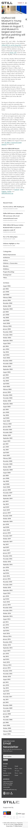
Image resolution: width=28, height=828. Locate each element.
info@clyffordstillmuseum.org (9, 789)
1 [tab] (5, 816)
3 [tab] (11, 816)
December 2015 (7, 582)
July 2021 (5, 444)
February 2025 (7, 326)
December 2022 (7, 395)
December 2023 (7, 361)
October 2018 (7, 518)
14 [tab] (23, 817)
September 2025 (8, 309)
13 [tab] (20, 817)
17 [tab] (17, 818)
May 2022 (6, 415)
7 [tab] (23, 816)
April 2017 (6, 547)
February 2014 (7, 636)
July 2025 (6, 312)
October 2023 (7, 366)
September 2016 (7, 564)
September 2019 (7, 498)
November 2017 (7, 536)
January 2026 (7, 300)
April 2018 (6, 527)
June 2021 (6, 447)
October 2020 (7, 467)
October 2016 (7, 562)
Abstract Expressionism (9, 255)
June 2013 (6, 653)
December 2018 (7, 516)
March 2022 (6, 421)
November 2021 (7, 432)
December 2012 (7, 671)
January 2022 (7, 427)
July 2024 (6, 346)
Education (5, 266)
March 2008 (6, 711)
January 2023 (7, 392)
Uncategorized (7, 275)
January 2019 (7, 513)
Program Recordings (8, 272)
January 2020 (7, 490)
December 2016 (7, 556)
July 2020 (6, 475)
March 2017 (6, 550)
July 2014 (5, 622)
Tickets (20, 3)
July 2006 (6, 722)
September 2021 (7, 438)
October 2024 (7, 338)
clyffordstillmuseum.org (7, 193)
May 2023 (6, 381)
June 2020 (6, 478)
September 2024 (8, 340)
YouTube (9, 191)
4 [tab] (14, 816)
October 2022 (7, 401)
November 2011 (7, 697)
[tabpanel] (20, 813)
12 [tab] (17, 817)
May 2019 (6, 504)
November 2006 (7, 720)
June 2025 (6, 315)
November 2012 (7, 674)
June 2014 (6, 625)
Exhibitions (6, 269)
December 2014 (7, 608)
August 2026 (6, 286)
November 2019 (7, 493)
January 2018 (6, 533)
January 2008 (7, 714)
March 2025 (6, 323)
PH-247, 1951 (13, 52)
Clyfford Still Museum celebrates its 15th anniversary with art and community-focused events (13, 216)
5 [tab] (17, 816)
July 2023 (6, 375)
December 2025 (7, 303)
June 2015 (6, 596)
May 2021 (6, 450)
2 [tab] (8, 816)
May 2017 (6, 544)
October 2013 (7, 645)
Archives (5, 260)
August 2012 (6, 679)
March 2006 (6, 725)
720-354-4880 (6, 787)
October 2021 (7, 435)
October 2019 (7, 496)
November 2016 (7, 559)
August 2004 (6, 734)
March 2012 (6, 694)
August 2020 (6, 473)
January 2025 (7, 329)
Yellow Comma (18, 826)
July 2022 (6, 409)
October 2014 (7, 613)
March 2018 (6, 530)
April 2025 (6, 320)
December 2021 (7, 429)
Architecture (6, 257)
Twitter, (21, 189)
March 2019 (6, 510)
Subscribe (5, 759)
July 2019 (5, 501)
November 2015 (7, 585)
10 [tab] (11, 817)
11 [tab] (14, 817)
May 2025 (6, 317)
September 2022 (8, 404)
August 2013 (6, 651)
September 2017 (7, 541)
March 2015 (6, 602)
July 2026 (6, 289)
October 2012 (7, 676)
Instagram (4, 191)
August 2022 (6, 406)
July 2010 (5, 702)
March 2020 (6, 487)
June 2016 (6, 567)
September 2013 (7, 648)
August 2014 (6, 619)
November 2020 (7, 464)
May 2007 (6, 717)
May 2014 (6, 628)
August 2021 (6, 441)
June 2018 (6, 524)
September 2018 (7, 521)
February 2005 (7, 731)
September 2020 (8, 470)
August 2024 (6, 343)
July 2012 (5, 682)
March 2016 (6, 576)
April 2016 (6, 573)
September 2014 (7, 616)
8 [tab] (5, 817)
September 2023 (8, 369)
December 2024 (7, 332)
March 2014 (6, 633)
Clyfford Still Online (18, 824)
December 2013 (7, 642)
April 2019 (6, 507)
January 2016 (7, 579)
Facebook (16, 189)
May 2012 (6, 688)
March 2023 (6, 386)
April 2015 (6, 599)
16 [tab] (14, 818)
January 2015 (7, 605)
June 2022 (6, 412)
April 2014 (6, 630)
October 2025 (7, 306)
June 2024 (6, 349)
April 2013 (6, 659)
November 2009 (7, 708)
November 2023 (7, 363)
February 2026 (7, 297)
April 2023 (6, 384)
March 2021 (6, 455)
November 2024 (7, 335)
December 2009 (7, 705)
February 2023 (7, 389)
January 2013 (6, 668)
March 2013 (6, 662)
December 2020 (7, 461)
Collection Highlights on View (11, 243)
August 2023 (6, 372)
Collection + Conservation (10, 263)
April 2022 (6, 418)
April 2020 (6, 484)
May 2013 (6, 656)
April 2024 (6, 355)
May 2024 (6, 352)
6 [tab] (20, 816)
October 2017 (7, 539)
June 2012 (6, 685)
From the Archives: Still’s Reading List (13, 207)
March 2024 (6, 358)
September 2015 (7, 590)
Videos (5, 277)
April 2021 (6, 452)
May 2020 (6, 481)
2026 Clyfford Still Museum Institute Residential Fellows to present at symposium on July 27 (13, 227)
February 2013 (7, 665)
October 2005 (7, 728)
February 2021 (7, 458)
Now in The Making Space (10, 237)
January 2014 (7, 639)
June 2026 (6, 292)
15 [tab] (11, 818)
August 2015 (6, 593)
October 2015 (7, 587)
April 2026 (6, 294)
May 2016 (6, 570)
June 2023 (6, 378)
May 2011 (6, 699)
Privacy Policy (9, 826)
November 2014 (7, 610)
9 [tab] (8, 817)
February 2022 (7, 424)
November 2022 (7, 398)
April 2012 (6, 691)
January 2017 (6, 553)
